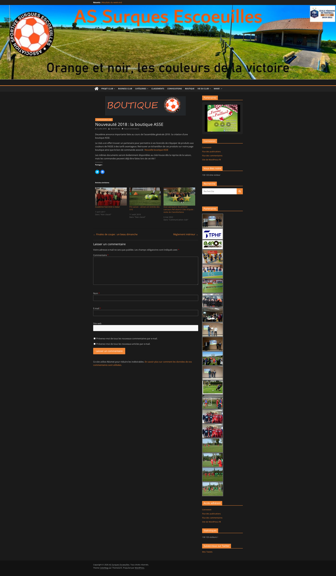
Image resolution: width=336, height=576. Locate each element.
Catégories (140, 88)
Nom (96, 293)
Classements (157, 88)
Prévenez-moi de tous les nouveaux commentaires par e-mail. (127, 338)
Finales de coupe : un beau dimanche (115, 234)
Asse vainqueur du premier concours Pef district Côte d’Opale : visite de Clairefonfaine (179, 209)
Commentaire (101, 255)
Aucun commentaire (131, 129)
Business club (125, 88)
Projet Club (107, 88)
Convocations (174, 88)
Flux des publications (211, 151)
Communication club (103, 120)
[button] (216, 124)
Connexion (206, 147)
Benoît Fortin (115, 129)
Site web (97, 323)
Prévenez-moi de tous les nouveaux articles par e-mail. (123, 343)
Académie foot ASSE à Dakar (107, 207)
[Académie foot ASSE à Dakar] (111, 196)
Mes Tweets (207, 552)
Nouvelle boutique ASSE (156, 149)
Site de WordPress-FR (211, 159)
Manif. (217, 88)
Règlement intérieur (185, 234)
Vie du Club (203, 88)
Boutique (189, 88)
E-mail (97, 308)
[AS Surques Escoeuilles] (168, 6)
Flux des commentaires (212, 155)
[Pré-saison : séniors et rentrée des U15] (145, 196)
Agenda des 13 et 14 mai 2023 (115, 2)
